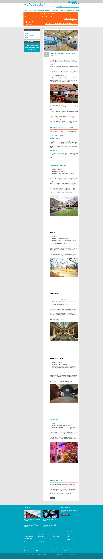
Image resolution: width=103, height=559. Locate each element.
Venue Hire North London (28, 538)
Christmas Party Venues (56, 539)
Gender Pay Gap (37, 550)
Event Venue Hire (29, 532)
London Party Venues (55, 538)
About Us (29, 10)
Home (25, 10)
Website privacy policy (72, 548)
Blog (27, 33)
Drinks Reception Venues (56, 534)
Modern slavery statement (28, 550)
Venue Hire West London (28, 539)
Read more (73, 1)
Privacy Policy (35, 548)
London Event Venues (30, 35)
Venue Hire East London (28, 534)
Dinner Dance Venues (55, 536)
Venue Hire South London (28, 536)
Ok (69, 1)
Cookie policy (41, 548)
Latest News (63, 10)
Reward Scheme (41, 10)
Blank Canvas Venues (27, 541)
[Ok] (101, 1)
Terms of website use (57, 548)
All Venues (34, 10)
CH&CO (61, 555)
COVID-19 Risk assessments (56, 550)
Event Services (48, 10)
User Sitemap (68, 534)
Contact (77, 10)
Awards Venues (40, 539)
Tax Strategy (64, 548)
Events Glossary (56, 10)
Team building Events (41, 536)
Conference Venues (41, 534)
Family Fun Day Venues (42, 538)
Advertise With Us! (70, 10)
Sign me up (65, 514)
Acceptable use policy (28, 548)
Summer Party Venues (41, 541)
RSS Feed (67, 536)
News (27, 37)
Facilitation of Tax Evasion (46, 550)
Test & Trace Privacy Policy (67, 550)
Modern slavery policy (48, 548)
